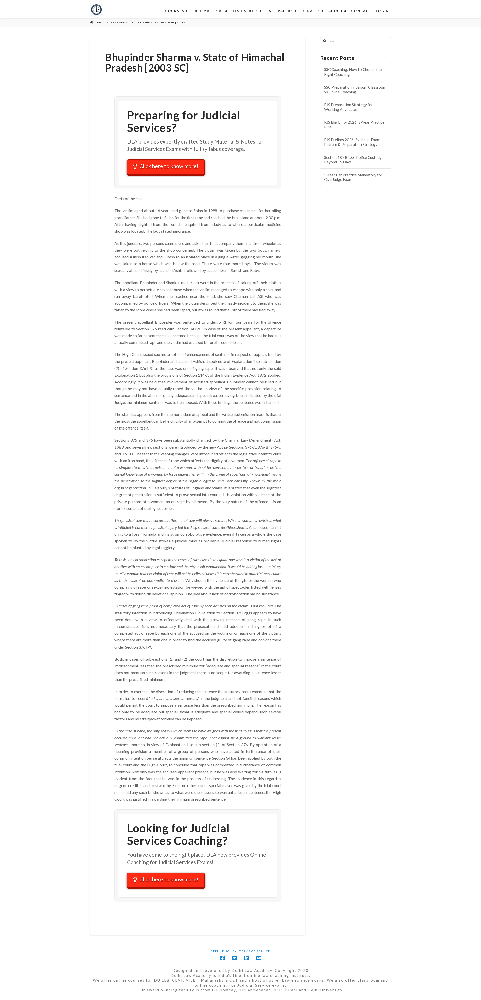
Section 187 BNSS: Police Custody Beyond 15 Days (353, 159)
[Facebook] (222, 958)
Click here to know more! (168, 166)
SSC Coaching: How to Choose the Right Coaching (353, 72)
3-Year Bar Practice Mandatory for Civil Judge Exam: (353, 177)
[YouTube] (258, 958)
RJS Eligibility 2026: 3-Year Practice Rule (354, 124)
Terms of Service (254, 951)
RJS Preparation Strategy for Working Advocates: (348, 107)
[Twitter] (234, 958)
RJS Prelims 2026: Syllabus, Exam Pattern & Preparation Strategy (352, 142)
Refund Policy (224, 951)
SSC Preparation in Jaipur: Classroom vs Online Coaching (355, 89)
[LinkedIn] (246, 958)
